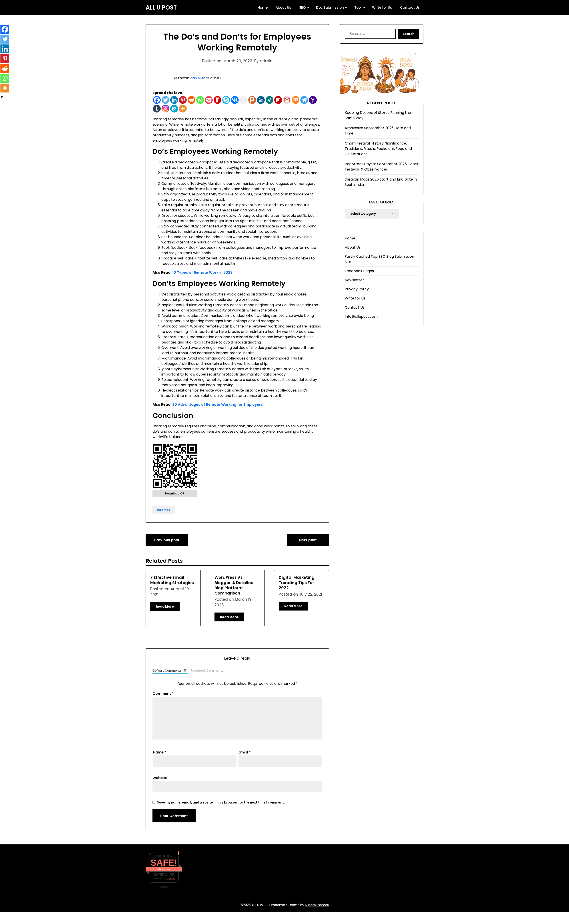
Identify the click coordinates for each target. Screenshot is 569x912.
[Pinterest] (183, 100)
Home (263, 7)
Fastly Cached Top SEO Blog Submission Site (379, 259)
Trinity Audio (197, 78)
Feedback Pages (359, 270)
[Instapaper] (243, 100)
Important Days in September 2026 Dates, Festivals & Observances (382, 166)
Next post (308, 539)
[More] (183, 108)
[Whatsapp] (200, 100)
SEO (302, 7)
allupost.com (163, 869)
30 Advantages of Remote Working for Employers (217, 404)
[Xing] (269, 100)
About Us (283, 7)
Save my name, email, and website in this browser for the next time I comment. (221, 802)
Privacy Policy (357, 289)
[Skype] (226, 100)
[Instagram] (165, 108)
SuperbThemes (317, 905)
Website (159, 777)
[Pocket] (209, 100)
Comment (163, 693)
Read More (165, 606)
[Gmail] (287, 100)
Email (244, 752)
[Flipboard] (278, 100)
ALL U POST (161, 8)
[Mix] (295, 100)
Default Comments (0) (170, 671)
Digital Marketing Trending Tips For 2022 (297, 583)
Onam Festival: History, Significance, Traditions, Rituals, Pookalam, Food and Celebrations (378, 149)
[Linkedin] (174, 100)
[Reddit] (191, 100)
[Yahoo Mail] (313, 100)
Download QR (174, 493)
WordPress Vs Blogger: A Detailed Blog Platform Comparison (234, 585)
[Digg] (261, 100)
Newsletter (354, 280)
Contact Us (410, 7)
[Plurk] (252, 100)
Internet (163, 510)
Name (159, 752)
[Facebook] (157, 100)
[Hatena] (174, 108)
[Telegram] (304, 100)
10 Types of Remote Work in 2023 (202, 272)
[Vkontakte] (235, 100)
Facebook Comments (207, 671)
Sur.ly (171, 878)
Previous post (166, 539)
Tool (358, 7)
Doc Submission (330, 7)
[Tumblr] (157, 108)
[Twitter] (165, 100)
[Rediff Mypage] (217, 100)
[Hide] (2, 97)
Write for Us (382, 7)
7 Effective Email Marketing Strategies (172, 580)
